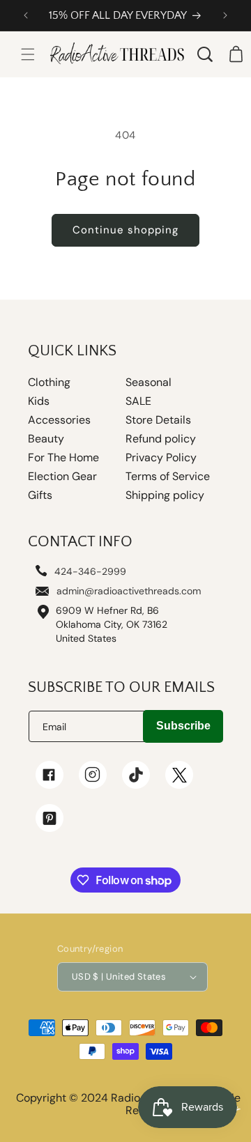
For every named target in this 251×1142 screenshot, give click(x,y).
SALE (138, 401)
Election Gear (62, 477)
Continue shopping (125, 230)
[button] (28, 54)
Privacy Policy (161, 458)
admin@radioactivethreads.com (128, 591)
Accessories (59, 420)
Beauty (46, 439)
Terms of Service (168, 477)
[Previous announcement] (25, 15)
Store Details (158, 420)
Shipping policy (165, 495)
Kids (39, 401)
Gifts (40, 495)
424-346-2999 (90, 571)
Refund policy (161, 439)
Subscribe (183, 726)
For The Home (63, 458)
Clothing (49, 382)
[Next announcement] (225, 15)
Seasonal (149, 382)
